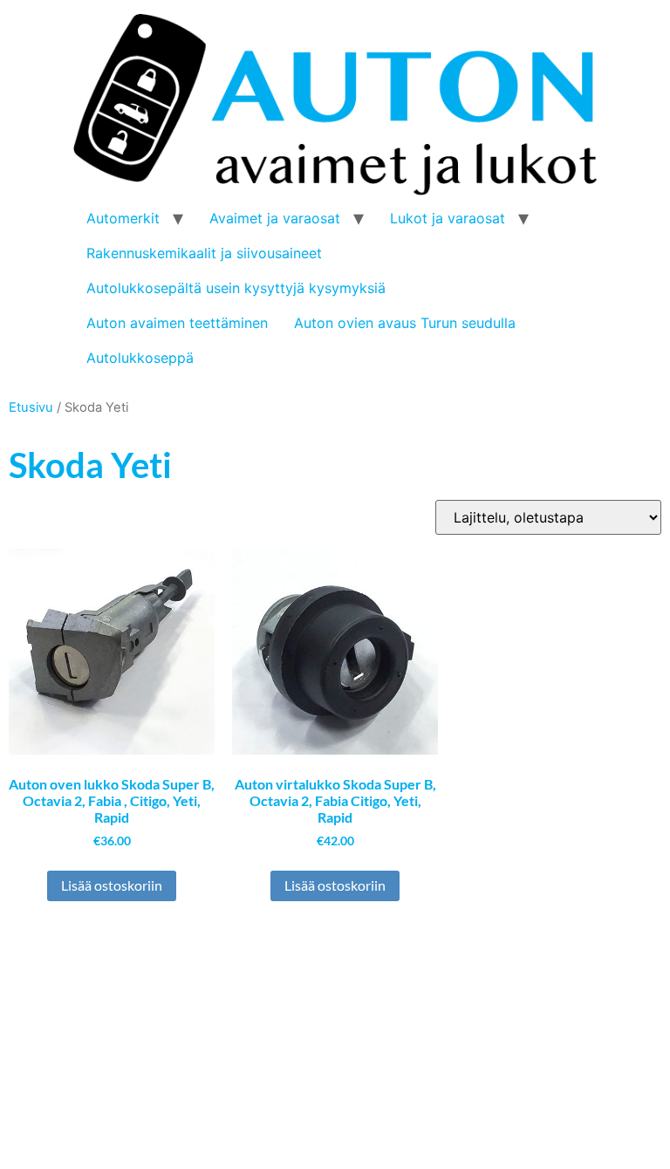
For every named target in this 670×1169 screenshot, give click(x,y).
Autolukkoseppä (140, 357)
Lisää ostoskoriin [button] (111, 885)
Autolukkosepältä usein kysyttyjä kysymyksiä (236, 288)
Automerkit (123, 218)
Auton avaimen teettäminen (177, 323)
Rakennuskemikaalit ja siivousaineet (204, 253)
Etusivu (31, 407)
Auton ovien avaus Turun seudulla (405, 323)
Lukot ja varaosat (447, 218)
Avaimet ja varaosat (274, 218)
